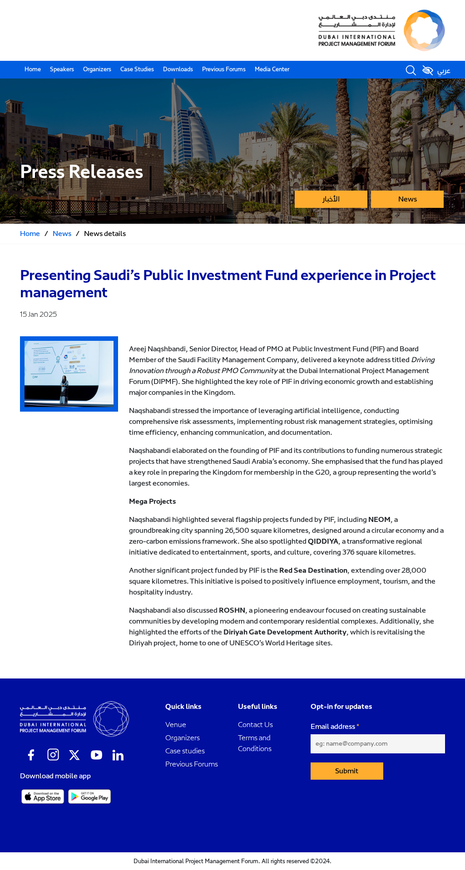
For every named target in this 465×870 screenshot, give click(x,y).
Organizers (97, 69)
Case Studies (137, 69)
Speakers (62, 69)
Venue (175, 724)
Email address (333, 726)
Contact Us (255, 724)
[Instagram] (53, 755)
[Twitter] (74, 755)
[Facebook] (31, 755)
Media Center (272, 69)
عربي (443, 71)
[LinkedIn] (118, 755)
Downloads (178, 69)
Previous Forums (224, 69)
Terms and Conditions (255, 743)
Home (33, 69)
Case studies (185, 751)
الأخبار (331, 199)
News (407, 199)
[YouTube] (96, 755)
